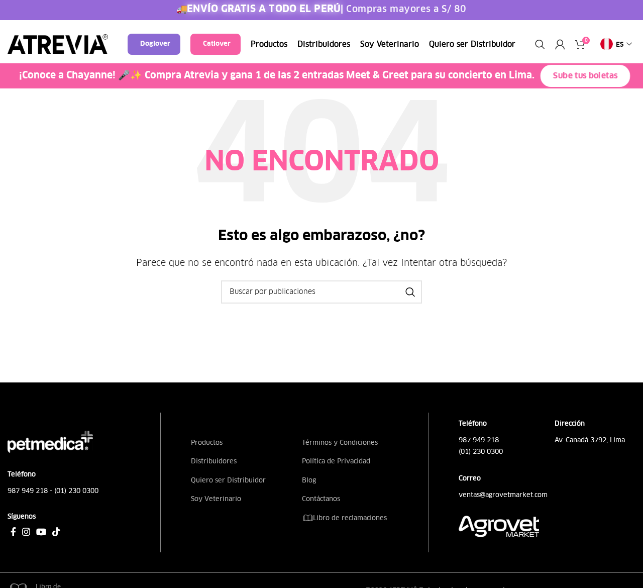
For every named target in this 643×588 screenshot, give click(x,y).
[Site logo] (58, 44)
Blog (309, 480)
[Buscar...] (410, 292)
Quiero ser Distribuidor (228, 480)
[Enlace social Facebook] (13, 531)
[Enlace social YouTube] (41, 531)
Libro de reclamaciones (349, 518)
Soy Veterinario (216, 499)
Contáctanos (321, 499)
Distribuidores (214, 461)
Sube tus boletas (585, 76)
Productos (207, 442)
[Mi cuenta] (560, 44)
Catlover (217, 44)
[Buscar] (540, 44)
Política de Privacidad (336, 461)
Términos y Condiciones (340, 442)
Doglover (155, 44)
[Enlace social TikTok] (56, 531)
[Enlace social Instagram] (26, 531)
